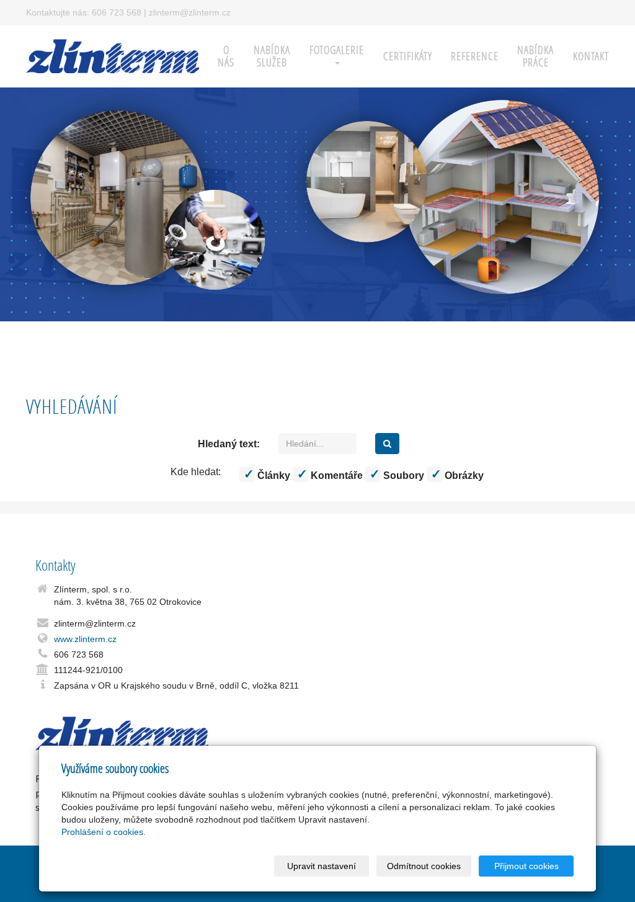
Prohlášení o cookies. (103, 832)
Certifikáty (407, 56)
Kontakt (591, 56)
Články (272, 475)
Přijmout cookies (526, 866)
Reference (475, 56)
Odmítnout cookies (424, 866)
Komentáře (335, 475)
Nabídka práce (535, 56)
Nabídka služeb (272, 56)
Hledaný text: (229, 444)
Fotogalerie (336, 50)
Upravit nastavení (321, 866)
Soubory (402, 475)
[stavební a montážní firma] (112, 55)
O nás (226, 56)
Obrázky (463, 475)
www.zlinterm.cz (85, 639)
